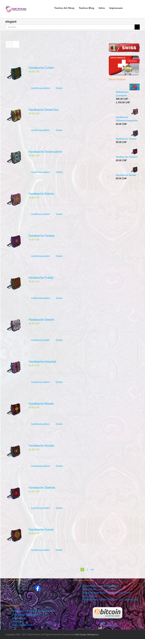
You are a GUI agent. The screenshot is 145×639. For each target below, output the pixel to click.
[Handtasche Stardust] (14, 493)
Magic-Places (19, 618)
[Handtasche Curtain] (14, 73)
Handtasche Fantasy (42, 235)
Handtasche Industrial (42, 361)
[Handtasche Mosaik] (14, 409)
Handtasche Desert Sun (44, 109)
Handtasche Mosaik (41, 403)
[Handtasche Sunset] (14, 535)
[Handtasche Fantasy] (14, 241)
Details (59, 88)
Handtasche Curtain (41, 67)
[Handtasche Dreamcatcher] (14, 157)
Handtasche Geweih (41, 319)
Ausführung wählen (40, 88)
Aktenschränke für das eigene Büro (100, 585)
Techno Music (89, 596)
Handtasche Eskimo (41, 193)
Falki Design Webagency (86, 634)
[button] (134, 7)
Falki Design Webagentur (25, 614)
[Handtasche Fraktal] (14, 283)
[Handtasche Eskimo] (14, 199)
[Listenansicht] (15, 44)
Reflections (18, 621)
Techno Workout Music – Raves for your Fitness (107, 592)
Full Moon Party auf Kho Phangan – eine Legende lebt (110, 599)
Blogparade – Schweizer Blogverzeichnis (33, 611)
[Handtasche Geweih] (14, 325)
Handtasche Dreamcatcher (45, 151)
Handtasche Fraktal (41, 277)
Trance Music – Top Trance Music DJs (102, 589)
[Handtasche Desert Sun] (14, 115)
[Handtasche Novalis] (14, 451)
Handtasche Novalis (41, 445)
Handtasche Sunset (41, 529)
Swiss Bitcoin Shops (23, 625)
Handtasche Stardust (42, 487)
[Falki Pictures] (37, 587)
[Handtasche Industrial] (14, 367)
